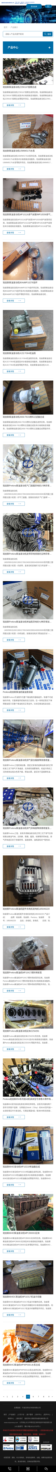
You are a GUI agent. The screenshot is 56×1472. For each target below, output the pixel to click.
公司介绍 (21, 1415)
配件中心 (47, 1415)
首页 (5, 27)
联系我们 (20, 1419)
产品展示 (14, 27)
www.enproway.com (11, 1422)
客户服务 (30, 1415)
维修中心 (11, 1419)
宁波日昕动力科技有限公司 (31, 1408)
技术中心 (38, 1415)
